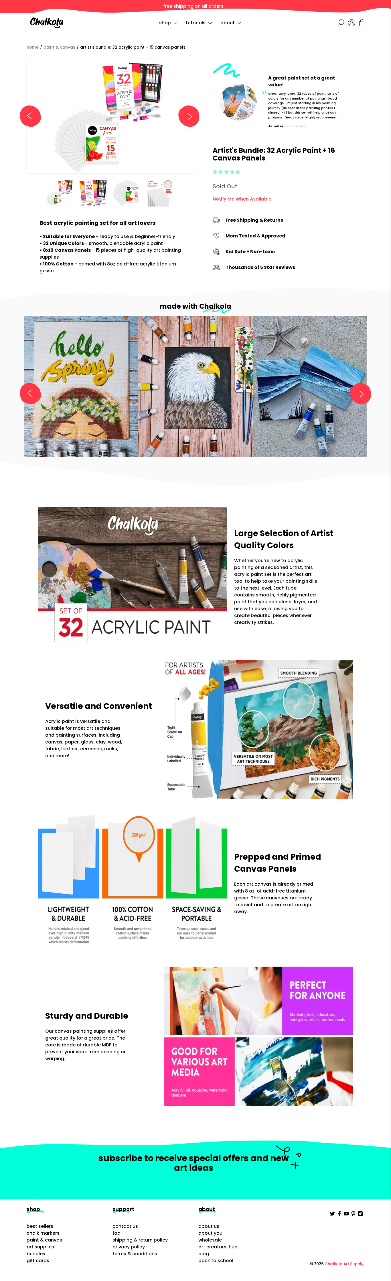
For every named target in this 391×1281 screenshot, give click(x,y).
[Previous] (33, 116)
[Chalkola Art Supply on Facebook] (339, 1214)
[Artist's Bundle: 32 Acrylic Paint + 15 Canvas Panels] (110, 116)
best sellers (40, 1226)
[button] (226, 172)
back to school (215, 1260)
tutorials (196, 22)
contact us (125, 1226)
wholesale (210, 1240)
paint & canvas (44, 1240)
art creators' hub (218, 1247)
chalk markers (43, 1233)
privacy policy (128, 1247)
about (227, 22)
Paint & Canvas (59, 47)
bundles (36, 1253)
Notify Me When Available (242, 199)
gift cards (38, 1260)
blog (203, 1253)
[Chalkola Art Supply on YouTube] (346, 1214)
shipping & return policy (140, 1240)
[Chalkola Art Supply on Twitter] (332, 1214)
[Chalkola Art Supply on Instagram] (360, 1214)
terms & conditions (134, 1253)
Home (33, 47)
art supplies (40, 1247)
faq (116, 1233)
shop (165, 22)
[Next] (186, 116)
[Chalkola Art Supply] (46, 22)
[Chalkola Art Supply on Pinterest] (353, 1214)
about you (210, 1233)
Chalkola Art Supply (344, 1264)
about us (208, 1226)
